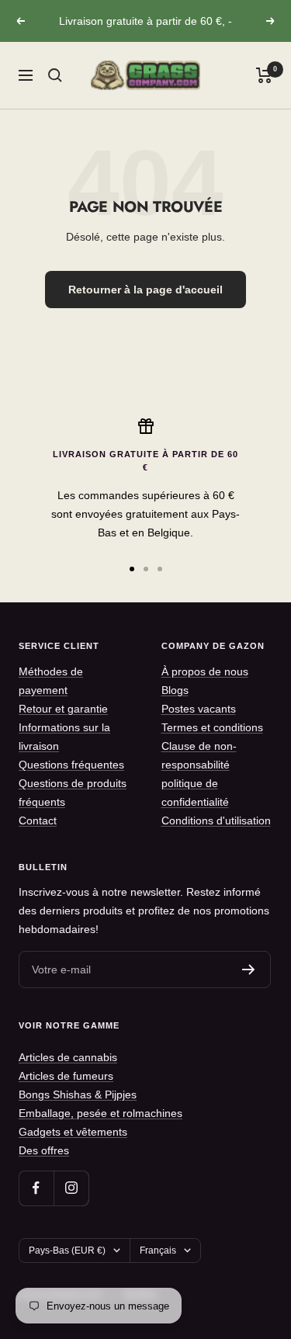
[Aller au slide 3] (160, 569)
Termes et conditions (212, 727)
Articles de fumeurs (66, 1076)
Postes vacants (198, 708)
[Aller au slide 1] (132, 569)
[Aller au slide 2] (146, 569)
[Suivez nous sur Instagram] (71, 1188)
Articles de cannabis (68, 1057)
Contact (38, 820)
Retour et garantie (63, 708)
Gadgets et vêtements (73, 1132)
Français (158, 1250)
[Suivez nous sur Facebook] (36, 1188)
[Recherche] (55, 75)
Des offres (44, 1150)
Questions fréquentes (71, 764)
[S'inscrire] (248, 969)
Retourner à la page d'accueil (145, 289)
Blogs (175, 690)
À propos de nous (204, 671)
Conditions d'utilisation (216, 820)
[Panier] (264, 75)
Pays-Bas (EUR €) (67, 1250)
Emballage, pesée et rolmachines (100, 1113)
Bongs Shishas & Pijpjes (78, 1094)
